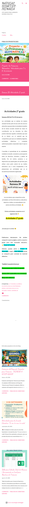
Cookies (4, 35)
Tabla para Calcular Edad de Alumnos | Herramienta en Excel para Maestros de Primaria (14, 472)
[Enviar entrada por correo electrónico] (3, 293)
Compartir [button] (5, 78)
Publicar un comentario (17, 391)
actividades (12, 284)
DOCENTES (5, 286)
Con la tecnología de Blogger (15, 502)
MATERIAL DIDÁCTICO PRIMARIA (9, 6)
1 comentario (14, 78)
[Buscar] (22, 3)
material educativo (12, 288)
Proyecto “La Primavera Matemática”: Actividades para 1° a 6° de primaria (14, 68)
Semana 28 (15, 290)
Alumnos (19, 284)
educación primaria (14, 286)
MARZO (4, 288)
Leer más (4, 393)
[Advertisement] (11, 24)
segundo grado (6, 290)
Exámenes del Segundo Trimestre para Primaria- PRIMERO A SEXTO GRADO (13, 371)
